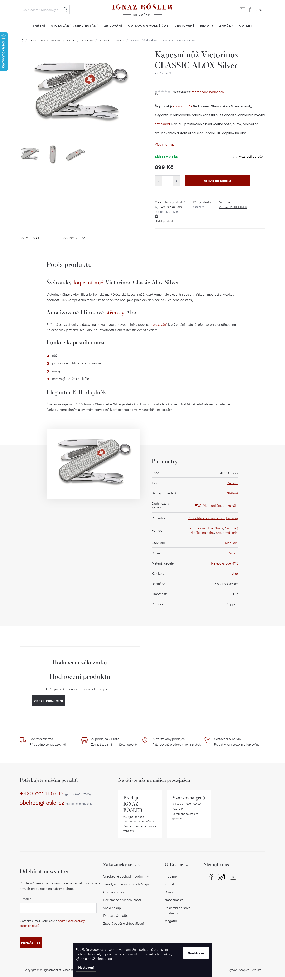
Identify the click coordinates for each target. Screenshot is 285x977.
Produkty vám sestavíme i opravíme (236, 741)
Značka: (233, 207)
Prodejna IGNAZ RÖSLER (132, 804)
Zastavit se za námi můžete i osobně (114, 741)
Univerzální (230, 505)
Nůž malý (231, 528)
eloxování (160, 324)
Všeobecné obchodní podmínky (126, 876)
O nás (169, 892)
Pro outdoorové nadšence (206, 518)
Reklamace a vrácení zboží (122, 899)
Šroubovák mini (227, 532)
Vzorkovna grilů (188, 798)
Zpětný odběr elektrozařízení (123, 923)
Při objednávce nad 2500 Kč (48, 741)
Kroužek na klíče (201, 528)
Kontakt (170, 884)
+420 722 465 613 (168, 209)
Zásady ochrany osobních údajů (126, 884)
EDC (198, 505)
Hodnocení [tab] (69, 238)
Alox (235, 573)
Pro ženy (232, 518)
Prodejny (171, 876)
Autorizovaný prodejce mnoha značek (177, 741)
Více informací (165, 144)
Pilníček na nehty (202, 532)
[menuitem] (39, 25)
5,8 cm (233, 553)
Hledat (65, 9)
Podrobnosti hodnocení (208, 91)
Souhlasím (196, 953)
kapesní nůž (182, 106)
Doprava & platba (116, 915)
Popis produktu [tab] (32, 238)
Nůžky (218, 528)
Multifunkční (212, 505)
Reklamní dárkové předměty (177, 910)
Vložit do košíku (217, 181)
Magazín (171, 920)
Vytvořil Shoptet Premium (244, 970)
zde (109, 958)
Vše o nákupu (113, 907)
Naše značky (174, 899)
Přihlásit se (30, 942)
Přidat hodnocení (48, 701)
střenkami (162, 124)
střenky (115, 312)
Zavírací (232, 482)
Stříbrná (232, 493)
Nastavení (86, 967)
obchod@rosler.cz (56, 802)
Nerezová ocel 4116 (224, 563)
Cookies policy (113, 892)
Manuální (231, 542)
